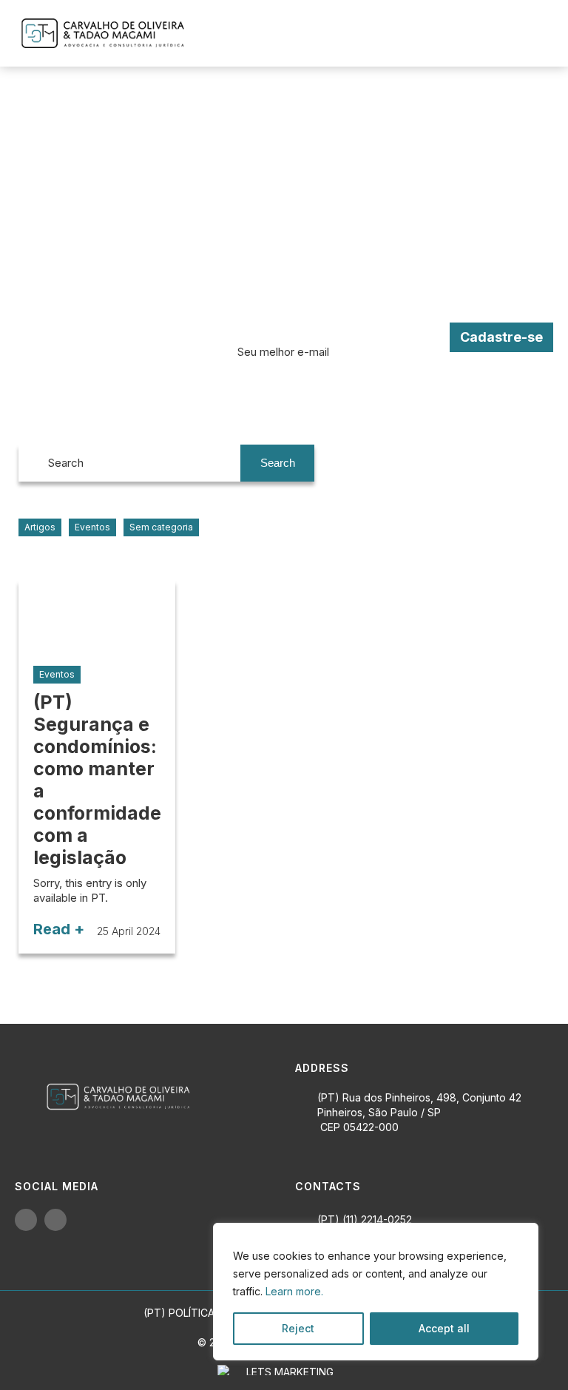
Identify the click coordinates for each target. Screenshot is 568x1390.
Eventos (92, 527)
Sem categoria (161, 527)
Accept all (444, 1328)
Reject (298, 1328)
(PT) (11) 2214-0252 (364, 1219)
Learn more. (294, 1291)
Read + (58, 929)
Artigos (39, 527)
